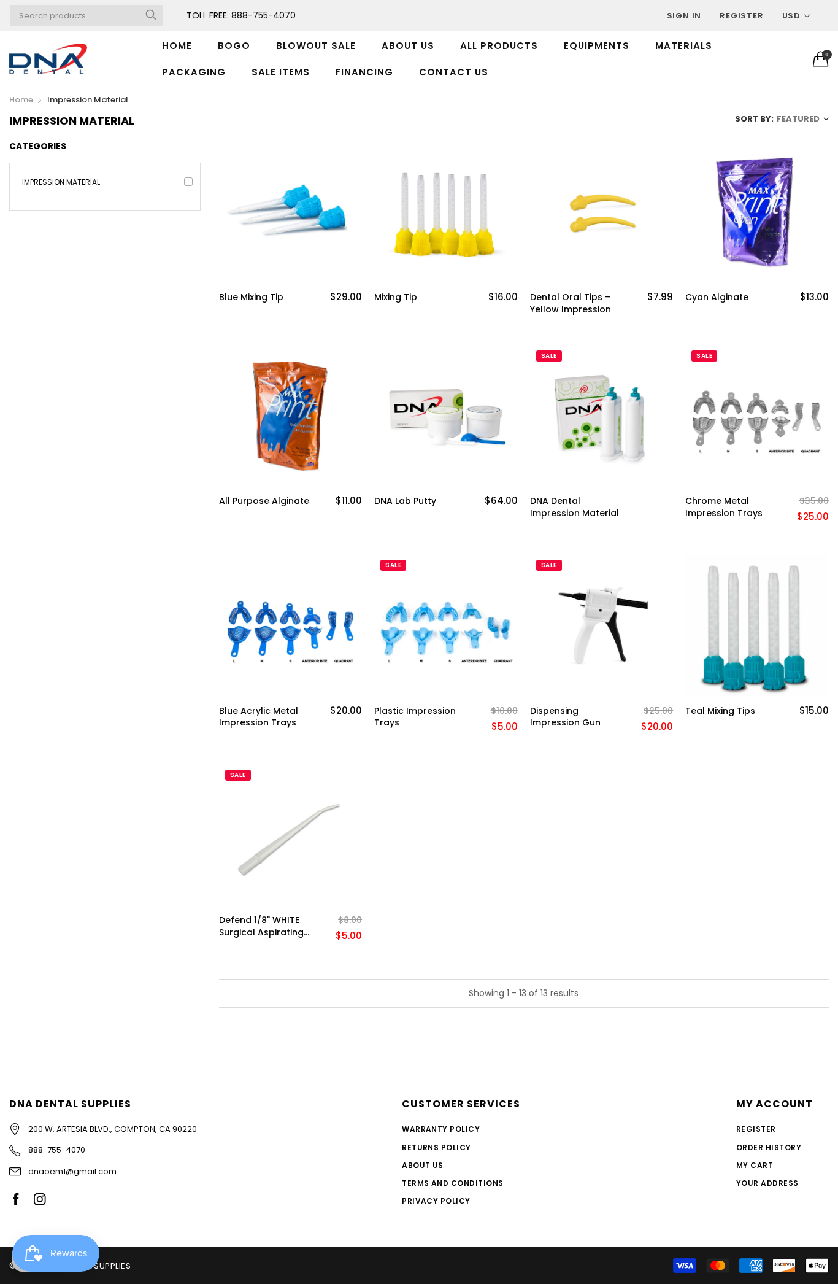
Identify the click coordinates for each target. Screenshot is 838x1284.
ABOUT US (408, 45)
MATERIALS (683, 45)
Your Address (767, 1183)
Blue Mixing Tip (251, 297)
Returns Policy (436, 1147)
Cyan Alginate (716, 297)
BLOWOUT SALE (316, 45)
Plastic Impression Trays (415, 717)
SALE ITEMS (281, 72)
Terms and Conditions (453, 1183)
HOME (177, 45)
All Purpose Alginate (264, 501)
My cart (754, 1165)
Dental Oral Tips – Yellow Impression (570, 303)
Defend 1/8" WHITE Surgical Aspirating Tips (261, 926)
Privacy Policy (436, 1201)
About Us (423, 1165)
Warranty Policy (441, 1129)
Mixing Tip (395, 297)
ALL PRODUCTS (499, 45)
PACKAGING (194, 72)
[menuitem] (177, 46)
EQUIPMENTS (596, 45)
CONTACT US (453, 72)
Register (741, 15)
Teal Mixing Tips (720, 711)
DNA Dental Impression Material (574, 507)
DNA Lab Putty (405, 501)
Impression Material (61, 182)
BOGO (234, 45)
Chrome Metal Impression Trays (724, 507)
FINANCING (364, 72)
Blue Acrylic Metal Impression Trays (258, 717)
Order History (768, 1147)
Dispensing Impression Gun (565, 717)
